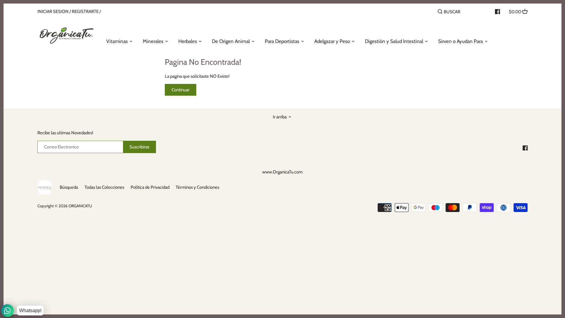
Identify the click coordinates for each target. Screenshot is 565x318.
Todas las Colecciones (104, 187)
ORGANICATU (80, 205)
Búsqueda (69, 187)
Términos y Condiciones (197, 187)
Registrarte (85, 11)
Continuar (181, 89)
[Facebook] (525, 148)
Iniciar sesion (53, 11)
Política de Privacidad (150, 187)
